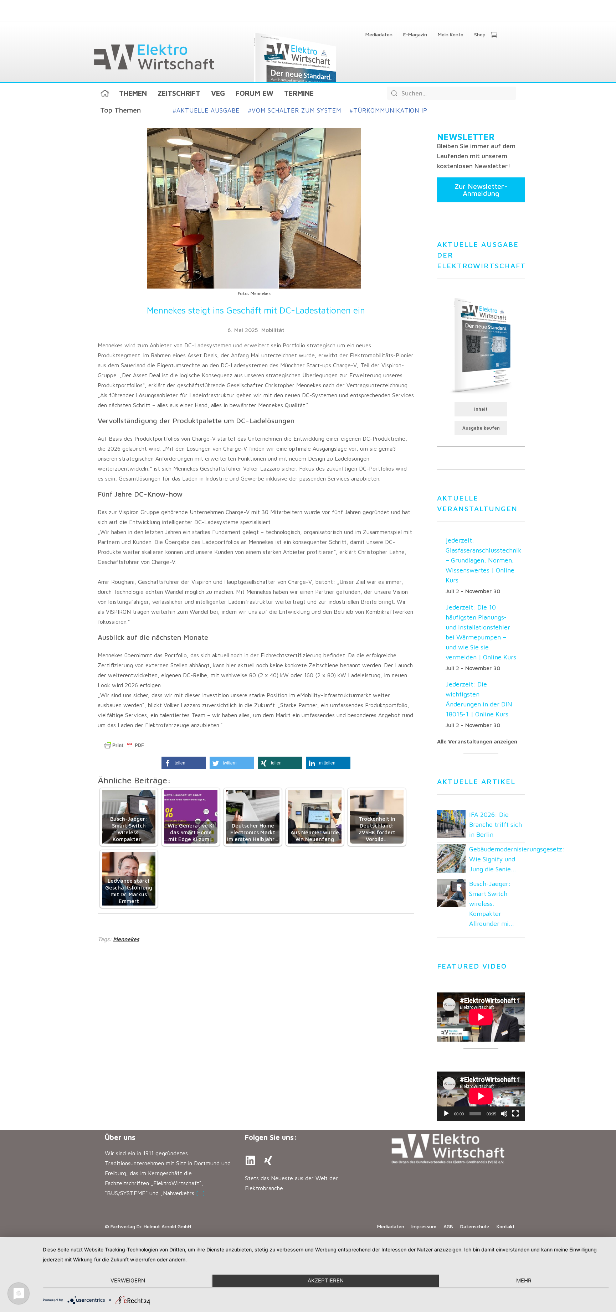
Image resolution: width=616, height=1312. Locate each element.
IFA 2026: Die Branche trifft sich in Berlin (495, 824)
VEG (218, 93)
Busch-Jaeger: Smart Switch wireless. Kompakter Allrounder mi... (491, 903)
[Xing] (268, 1160)
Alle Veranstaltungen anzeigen (477, 741)
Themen (133, 93)
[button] (183, 763)
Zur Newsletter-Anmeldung (481, 189)
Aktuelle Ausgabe (206, 110)
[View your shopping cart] (493, 35)
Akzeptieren (326, 1280)
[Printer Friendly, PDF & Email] (124, 745)
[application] (481, 1096)
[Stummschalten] (504, 1113)
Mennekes (126, 939)
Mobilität (272, 330)
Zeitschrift (179, 93)
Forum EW (254, 93)
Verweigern (128, 1280)
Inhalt (481, 409)
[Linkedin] (250, 1160)
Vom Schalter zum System (294, 110)
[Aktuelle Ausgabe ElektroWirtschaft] (481, 344)
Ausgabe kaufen (481, 428)
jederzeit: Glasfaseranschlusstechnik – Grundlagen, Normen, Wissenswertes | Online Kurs (484, 560)
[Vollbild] (515, 1113)
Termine (299, 93)
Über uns (120, 1137)
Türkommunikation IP (388, 110)
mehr (524, 1280)
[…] (200, 1193)
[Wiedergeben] (446, 1113)
